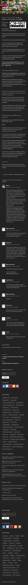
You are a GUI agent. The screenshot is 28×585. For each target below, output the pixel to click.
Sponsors (6, 439)
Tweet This (8, 65)
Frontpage (6, 410)
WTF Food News (7, 449)
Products (11, 174)
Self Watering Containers (16, 436)
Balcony (6, 400)
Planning (6, 429)
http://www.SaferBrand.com (12, 273)
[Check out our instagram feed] (17, 386)
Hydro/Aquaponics (15, 417)
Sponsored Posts (20, 174)
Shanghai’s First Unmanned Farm (9, 495)
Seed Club (20, 434)
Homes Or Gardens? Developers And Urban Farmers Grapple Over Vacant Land (13, 476)
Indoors (17, 419)
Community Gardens (8, 402)
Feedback (6, 407)
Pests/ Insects (19, 427)
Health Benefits (12, 415)
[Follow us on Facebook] (3, 386)
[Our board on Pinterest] (10, 386)
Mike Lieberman (16, 17)
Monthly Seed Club (8, 427)
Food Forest (14, 407)
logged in (10, 347)
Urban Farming (7, 444)
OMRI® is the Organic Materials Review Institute (12, 73)
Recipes (5, 434)
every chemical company (13, 49)
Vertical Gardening (18, 444)
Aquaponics (6, 397)
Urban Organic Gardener (9, 9)
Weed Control (7, 446)
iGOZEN (8, 318)
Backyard (15, 397)
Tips (5, 441)
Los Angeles (6, 424)
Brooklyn (13, 400)
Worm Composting (17, 446)
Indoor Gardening (8, 419)
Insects (6, 174)
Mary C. (8, 185)
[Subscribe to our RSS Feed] (13, 386)
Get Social (16, 412)
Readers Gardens (7, 432)
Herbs (21, 415)
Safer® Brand (5, 120)
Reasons (17, 432)
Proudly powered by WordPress (9, 581)
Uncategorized (12, 441)
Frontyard (15, 410)
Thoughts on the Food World (17, 439)
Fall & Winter (20, 405)
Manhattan (15, 424)
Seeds (5, 436)
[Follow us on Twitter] (7, 386)
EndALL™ (10, 148)
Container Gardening (8, 405)
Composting (19, 402)
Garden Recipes (7, 412)
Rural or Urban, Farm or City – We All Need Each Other (14, 485)
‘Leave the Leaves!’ (6, 492)
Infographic (6, 422)
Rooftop (13, 434)
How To (6, 417)
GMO (5, 415)
